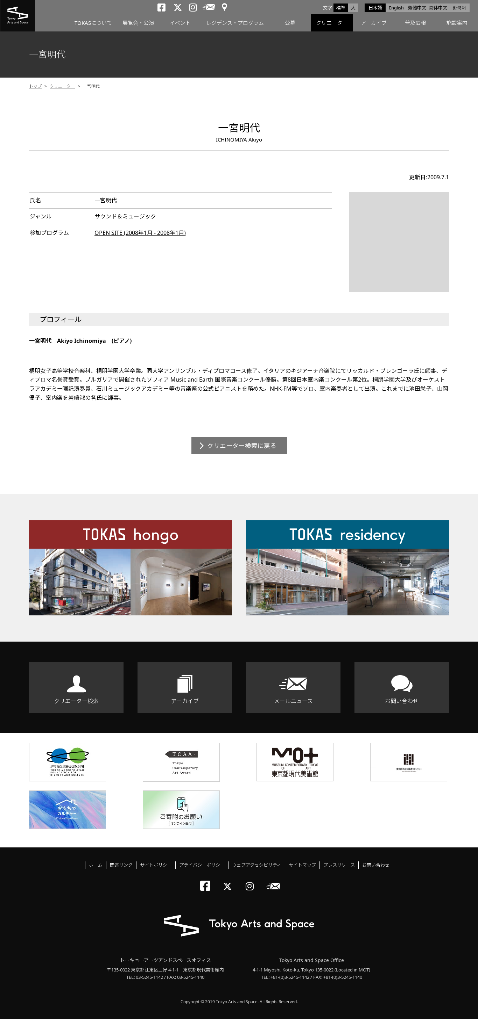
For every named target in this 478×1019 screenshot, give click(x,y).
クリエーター (331, 22)
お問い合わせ (402, 701)
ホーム (96, 865)
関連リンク (121, 865)
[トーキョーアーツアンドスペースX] (229, 880)
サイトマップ (302, 865)
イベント (180, 22)
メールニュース (293, 701)
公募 (290, 22)
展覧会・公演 (138, 22)
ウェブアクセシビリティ (256, 865)
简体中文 (438, 8)
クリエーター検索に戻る (241, 445)
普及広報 (415, 22)
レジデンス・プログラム (235, 22)
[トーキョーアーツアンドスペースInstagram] (252, 880)
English (396, 8)
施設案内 (457, 22)
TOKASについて (93, 22)
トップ (35, 86)
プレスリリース (339, 865)
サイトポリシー (156, 865)
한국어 (459, 8)
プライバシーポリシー (202, 865)
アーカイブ (374, 22)
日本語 (375, 8)
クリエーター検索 (76, 701)
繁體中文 (417, 8)
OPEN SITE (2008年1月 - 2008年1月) (140, 233)
